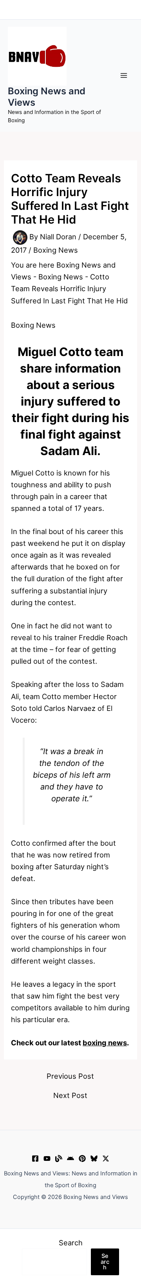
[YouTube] (47, 1158)
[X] (105, 1158)
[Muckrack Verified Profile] (58, 1158)
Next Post (70, 1095)
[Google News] (70, 1158)
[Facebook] (35, 1158)
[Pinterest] (82, 1158)
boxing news (105, 1042)
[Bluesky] (94, 1158)
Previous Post (70, 1076)
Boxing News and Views (46, 96)
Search (71, 1242)
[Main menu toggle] (124, 75)
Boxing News (55, 250)
